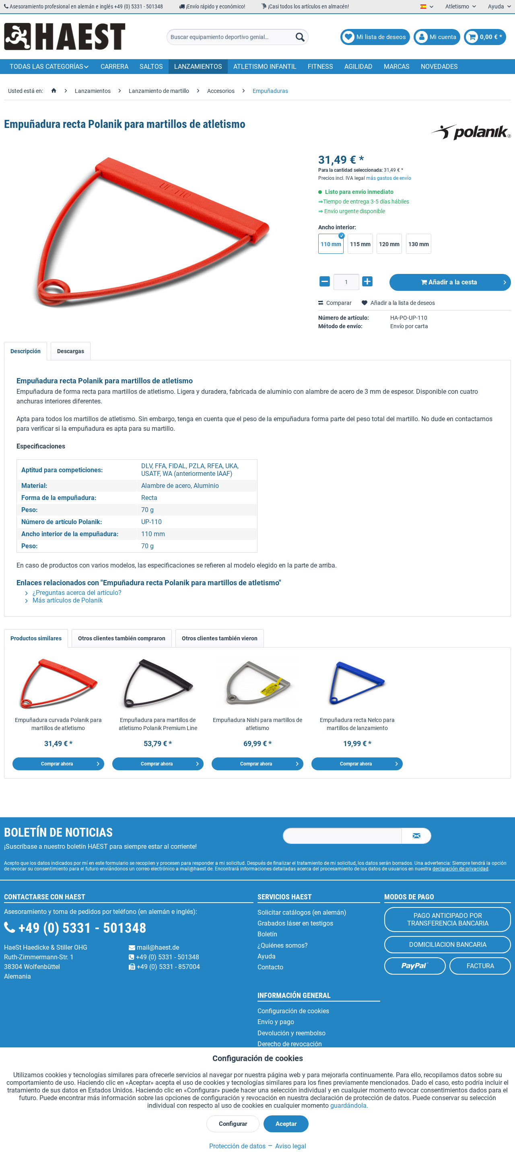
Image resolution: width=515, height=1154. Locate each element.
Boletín (267, 934)
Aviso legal (290, 1146)
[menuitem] (238, 37)
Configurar (233, 1123)
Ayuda (267, 956)
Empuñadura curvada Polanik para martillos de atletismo (58, 724)
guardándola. (349, 1105)
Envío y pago (276, 1022)
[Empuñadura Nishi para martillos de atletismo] (257, 684)
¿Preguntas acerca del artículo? (76, 593)
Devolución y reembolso (291, 1033)
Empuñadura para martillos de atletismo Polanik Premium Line (158, 724)
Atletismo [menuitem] (457, 6)
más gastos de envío (388, 178)
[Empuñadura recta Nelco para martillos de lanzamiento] (357, 684)
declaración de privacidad (460, 869)
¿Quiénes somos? (283, 945)
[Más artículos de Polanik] (471, 132)
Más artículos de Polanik (67, 600)
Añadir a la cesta (452, 282)
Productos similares (36, 638)
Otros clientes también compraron (121, 638)
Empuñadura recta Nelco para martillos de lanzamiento (357, 724)
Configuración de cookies (293, 1011)
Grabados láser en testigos (295, 923)
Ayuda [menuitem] (496, 6)
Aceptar (286, 1123)
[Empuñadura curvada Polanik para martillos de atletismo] (58, 684)
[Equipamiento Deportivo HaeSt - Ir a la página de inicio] (65, 37)
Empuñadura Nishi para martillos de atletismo (257, 724)
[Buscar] (300, 37)
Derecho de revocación (290, 1044)
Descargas (70, 351)
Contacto (270, 967)
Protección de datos (237, 1146)
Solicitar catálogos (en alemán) (302, 912)
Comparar (338, 303)
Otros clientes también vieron (220, 638)
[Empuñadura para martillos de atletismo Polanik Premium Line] (158, 684)
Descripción (25, 351)
